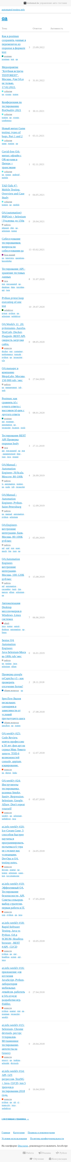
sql (3, 548)
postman (5, 59)
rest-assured (11, 284)
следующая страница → (15, 1118)
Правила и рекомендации (41, 1132)
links (15, 772)
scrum (13, 957)
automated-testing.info (13, 9)
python (12, 313)
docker (5, 351)
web (3, 390)
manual (8, 514)
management (11, 387)
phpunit (5, 228)
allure (11, 592)
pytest (4, 313)
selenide (5, 1063)
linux (4, 632)
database (6, 287)
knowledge (7, 261)
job (19, 387)
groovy (5, 1060)
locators (15, 427)
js (2, 484)
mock (4, 551)
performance (7, 354)
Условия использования (14, 1138)
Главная (6, 1132)
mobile (5, 177)
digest (8, 772)
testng (15, 94)
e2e (3, 360)
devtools (14, 1063)
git (15, 1102)
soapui (13, 869)
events (8, 94)
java (9, 456)
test (12, 59)
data (13, 287)
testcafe (17, 354)
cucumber (6, 589)
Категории (19, 1132)
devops (5, 869)
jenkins (17, 1060)
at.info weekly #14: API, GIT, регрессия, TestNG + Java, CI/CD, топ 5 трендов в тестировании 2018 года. (14, 1083)
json (8, 290)
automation (7, 424)
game (4, 143)
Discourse (23, 1145)
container (18, 351)
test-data (20, 287)
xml (7, 548)
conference (7, 120)
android (16, 174)
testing (5, 117)
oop (3, 915)
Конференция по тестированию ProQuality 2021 (12, 106)
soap (18, 548)
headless (5, 957)
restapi (15, 456)
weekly (5, 815)
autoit (16, 626)
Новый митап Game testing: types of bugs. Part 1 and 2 (13, 132)
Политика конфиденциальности (47, 1138)
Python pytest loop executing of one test (13, 302)
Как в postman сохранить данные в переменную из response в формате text (14, 44)
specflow (6, 725)
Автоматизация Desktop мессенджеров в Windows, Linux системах (11, 611)
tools (23, 427)
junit (14, 589)
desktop (5, 629)
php (12, 228)
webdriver (15, 316)
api (3, 290)
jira (9, 551)
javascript (18, 357)
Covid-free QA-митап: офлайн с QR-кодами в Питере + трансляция (11, 159)
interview (9, 258)
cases (20, 873)
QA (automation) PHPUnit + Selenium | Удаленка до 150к (14, 216)
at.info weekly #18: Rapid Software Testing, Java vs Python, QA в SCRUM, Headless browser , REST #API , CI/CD (13, 934)
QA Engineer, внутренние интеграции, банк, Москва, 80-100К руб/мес (12, 533)
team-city (6, 1105)
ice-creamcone (12, 876)
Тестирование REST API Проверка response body (14, 439)
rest (3, 284)
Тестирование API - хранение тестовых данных (13, 272)
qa (17, 59)
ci (18, 1102)
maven (5, 592)
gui (15, 954)
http (18, 453)
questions (20, 258)
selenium (6, 231)
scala (7, 487)
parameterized (9, 453)
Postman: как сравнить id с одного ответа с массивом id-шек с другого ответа (13, 406)
